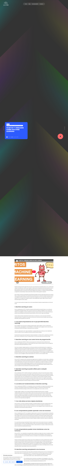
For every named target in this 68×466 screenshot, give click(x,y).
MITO (25, 309)
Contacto (41, 3)
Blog (29, 3)
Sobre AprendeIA (35, 3)
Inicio (26, 3)
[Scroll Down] (60, 136)
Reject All (13, 461)
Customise (6, 461)
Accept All (19, 461)
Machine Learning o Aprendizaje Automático (14, 125)
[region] (13, 459)
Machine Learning (48, 289)
